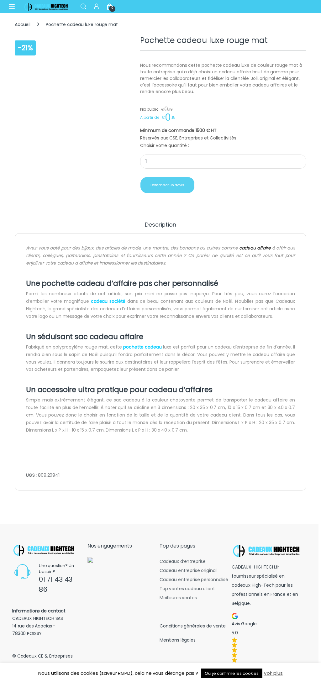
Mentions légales (178, 640)
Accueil (22, 24)
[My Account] (96, 6)
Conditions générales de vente (193, 626)
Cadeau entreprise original (188, 570)
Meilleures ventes (178, 598)
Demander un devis (167, 184)
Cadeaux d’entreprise (183, 561)
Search (83, 6)
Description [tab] (160, 225)
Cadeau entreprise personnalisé (194, 579)
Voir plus (273, 673)
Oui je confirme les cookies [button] (232, 673)
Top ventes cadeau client (187, 588)
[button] (268, 638)
